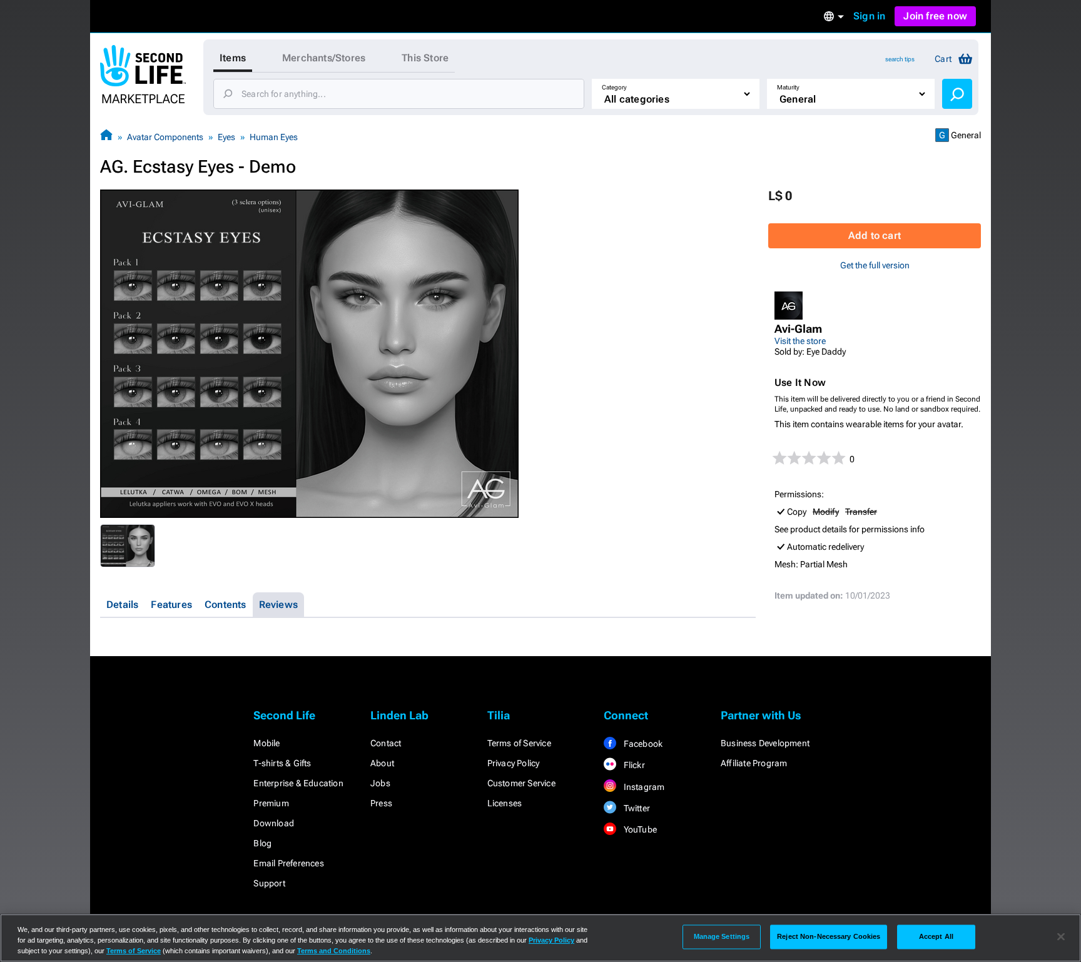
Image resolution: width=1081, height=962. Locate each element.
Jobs (380, 783)
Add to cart (874, 235)
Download (273, 823)
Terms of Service (519, 743)
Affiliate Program (754, 763)
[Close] (1061, 937)
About (382, 763)
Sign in (869, 16)
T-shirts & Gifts (282, 763)
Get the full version (875, 265)
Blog (262, 843)
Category (614, 87)
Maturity (788, 87)
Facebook (641, 744)
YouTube (639, 829)
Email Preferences (288, 863)
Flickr (632, 765)
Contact (385, 743)
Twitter (635, 808)
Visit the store (800, 341)
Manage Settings (722, 936)
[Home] (106, 136)
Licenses (504, 803)
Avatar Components (165, 137)
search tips (900, 59)
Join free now (935, 16)
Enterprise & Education (298, 783)
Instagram (642, 787)
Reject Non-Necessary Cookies (828, 936)
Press (381, 803)
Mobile (266, 743)
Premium (270, 803)
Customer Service (521, 783)
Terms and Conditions (333, 950)
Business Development (765, 743)
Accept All (936, 936)
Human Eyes (274, 137)
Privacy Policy (513, 763)
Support (269, 883)
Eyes (226, 137)
